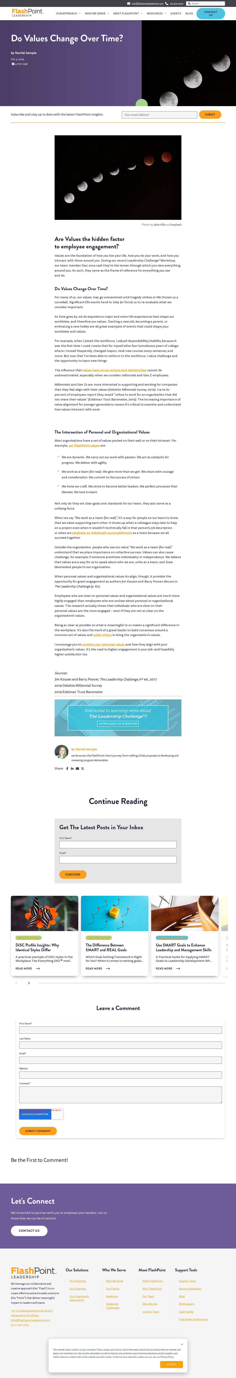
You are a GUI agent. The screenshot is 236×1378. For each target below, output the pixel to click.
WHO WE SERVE (95, 13)
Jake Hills (160, 225)
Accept (171, 1364)
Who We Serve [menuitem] (114, 1281)
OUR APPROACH (66, 13)
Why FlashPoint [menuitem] (152, 1289)
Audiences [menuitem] (112, 1296)
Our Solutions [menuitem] (78, 1281)
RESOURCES (155, 13)
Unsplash (175, 225)
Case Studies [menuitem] (186, 1312)
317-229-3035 (176, 3)
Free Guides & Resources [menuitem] (193, 1319)
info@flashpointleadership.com (147, 3)
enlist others (102, 635)
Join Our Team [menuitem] (151, 1312)
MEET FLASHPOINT (126, 13)
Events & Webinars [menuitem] (190, 1289)
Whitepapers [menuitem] (187, 1304)
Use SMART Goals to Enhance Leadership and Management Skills (183, 947)
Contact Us (210, 13)
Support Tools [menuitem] (187, 1281)
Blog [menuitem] (182, 1296)
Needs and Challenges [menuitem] (112, 1306)
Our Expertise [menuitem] (78, 1289)
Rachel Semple (25, 53)
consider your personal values (103, 644)
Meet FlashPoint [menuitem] (153, 1281)
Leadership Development (172, 937)
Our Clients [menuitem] (112, 1289)
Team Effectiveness (28, 937)
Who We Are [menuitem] (150, 1304)
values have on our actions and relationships (114, 370)
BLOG (189, 13)
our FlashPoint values (84, 445)
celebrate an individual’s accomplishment (102, 533)
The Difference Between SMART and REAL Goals (106, 947)
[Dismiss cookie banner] (182, 1344)
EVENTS (176, 13)
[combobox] (205, 3)
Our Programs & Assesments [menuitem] (79, 1298)
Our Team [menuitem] (148, 1296)
